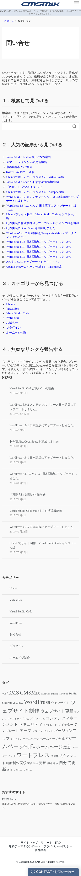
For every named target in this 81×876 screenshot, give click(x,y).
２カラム (17, 770)
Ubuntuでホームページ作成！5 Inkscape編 (33, 266)
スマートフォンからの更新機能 (26, 162)
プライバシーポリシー (57, 846)
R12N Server (9, 799)
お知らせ (12, 322)
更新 (42, 763)
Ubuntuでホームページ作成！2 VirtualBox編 (35, 177)
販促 (9, 769)
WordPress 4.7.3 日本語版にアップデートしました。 (39, 256)
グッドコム (39, 719)
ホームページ (31, 738)
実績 (29, 763)
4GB (4, 694)
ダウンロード (50, 725)
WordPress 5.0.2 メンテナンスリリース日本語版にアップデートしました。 (43, 407)
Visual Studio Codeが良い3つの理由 (28, 157)
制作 (9, 763)
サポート (46, 842)
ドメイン (48, 731)
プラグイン (13, 327)
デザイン (37, 731)
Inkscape (55, 694)
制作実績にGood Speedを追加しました (30, 228)
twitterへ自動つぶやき (20, 172)
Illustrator (45, 694)
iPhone (64, 693)
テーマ (25, 730)
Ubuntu (10, 304)
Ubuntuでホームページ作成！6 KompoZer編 (35, 192)
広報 (35, 763)
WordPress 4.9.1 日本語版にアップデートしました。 (39, 246)
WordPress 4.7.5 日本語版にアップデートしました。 (39, 241)
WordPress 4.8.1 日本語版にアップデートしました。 (39, 251)
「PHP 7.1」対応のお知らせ (24, 187)
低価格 (55, 756)
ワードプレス (33, 755)
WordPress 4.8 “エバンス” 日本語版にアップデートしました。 (43, 476)
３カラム (27, 770)
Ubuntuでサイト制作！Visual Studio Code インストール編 (43, 545)
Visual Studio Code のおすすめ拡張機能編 (32, 182)
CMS (13, 693)
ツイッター (65, 724)
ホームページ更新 (54, 747)
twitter (73, 693)
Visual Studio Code (17, 313)
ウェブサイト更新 (57, 711)
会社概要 (40, 850)
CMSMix (30, 693)
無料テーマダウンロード (25, 846)
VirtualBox (12, 308)
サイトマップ (29, 842)
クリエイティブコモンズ (20, 719)
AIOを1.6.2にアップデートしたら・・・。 (33, 261)
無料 (49, 763)
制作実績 (19, 763)
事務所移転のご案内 (19, 167)
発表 (55, 763)
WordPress (12, 317)
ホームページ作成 (52, 738)
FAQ (58, 842)
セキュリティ (30, 724)
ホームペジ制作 (16, 332)
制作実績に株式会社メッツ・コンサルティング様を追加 (42, 223)
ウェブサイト (60, 702)
